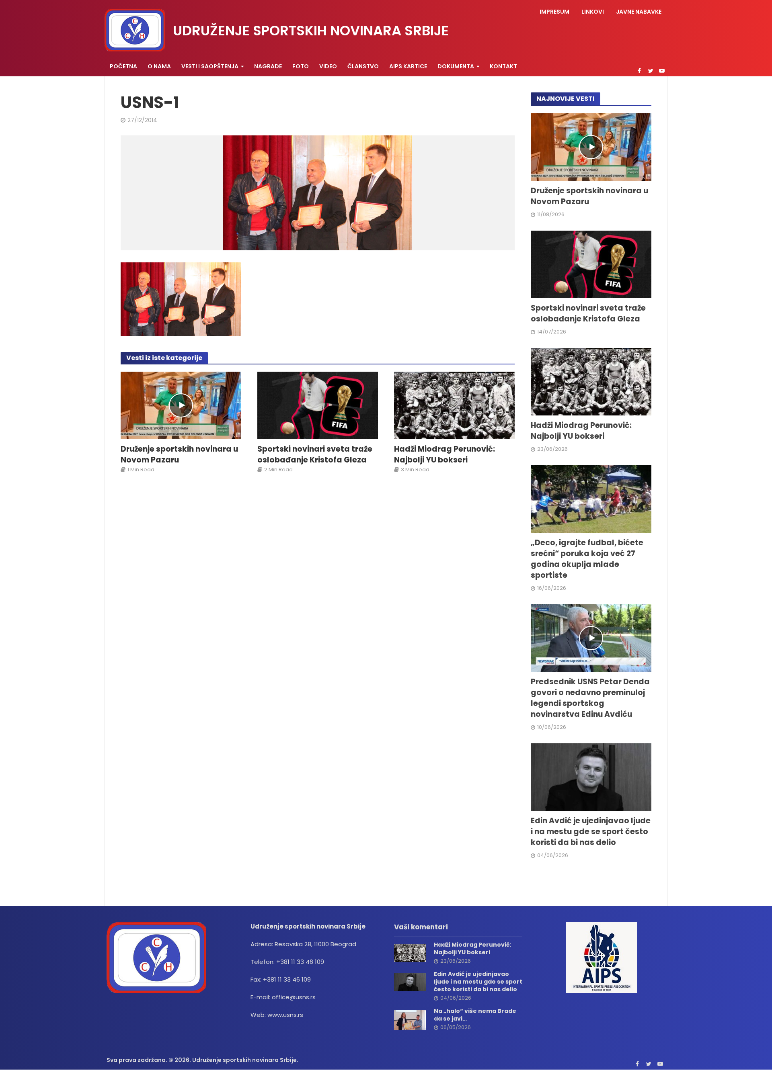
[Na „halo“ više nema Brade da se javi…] (410, 1019)
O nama (159, 66)
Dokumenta (455, 66)
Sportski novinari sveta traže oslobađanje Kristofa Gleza (314, 454)
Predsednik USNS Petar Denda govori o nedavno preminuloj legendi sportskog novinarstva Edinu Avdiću (590, 698)
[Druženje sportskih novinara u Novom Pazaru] (181, 404)
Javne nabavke (638, 12)
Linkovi (592, 12)
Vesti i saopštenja (209, 66)
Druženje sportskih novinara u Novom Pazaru (179, 454)
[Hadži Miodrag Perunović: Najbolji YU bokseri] (454, 404)
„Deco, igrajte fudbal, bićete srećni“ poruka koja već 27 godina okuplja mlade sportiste (587, 559)
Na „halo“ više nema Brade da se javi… (475, 1015)
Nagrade (268, 66)
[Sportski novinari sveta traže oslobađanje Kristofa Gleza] (317, 404)
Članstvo (363, 66)
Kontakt (503, 66)
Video (328, 66)
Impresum (554, 12)
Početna (123, 66)
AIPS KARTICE (408, 66)
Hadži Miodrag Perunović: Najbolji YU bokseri (444, 454)
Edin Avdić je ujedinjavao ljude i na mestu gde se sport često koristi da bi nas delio (591, 832)
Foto (300, 66)
